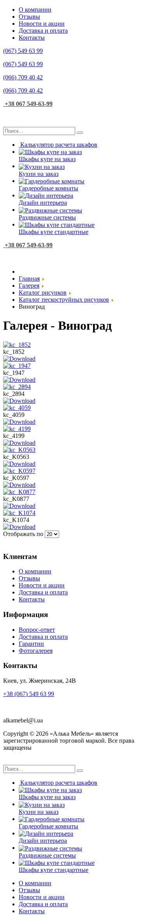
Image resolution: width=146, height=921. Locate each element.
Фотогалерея (36, 650)
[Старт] (80, 133)
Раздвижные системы (47, 217)
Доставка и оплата (43, 30)
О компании (35, 9)
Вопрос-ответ (37, 629)
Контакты (32, 37)
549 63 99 (23, 50)
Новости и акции (42, 23)
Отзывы (29, 16)
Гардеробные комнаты (48, 188)
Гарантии (31, 643)
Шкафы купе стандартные (53, 231)
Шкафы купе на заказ (47, 159)
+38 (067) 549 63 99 (28, 694)
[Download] (19, 358)
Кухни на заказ (38, 173)
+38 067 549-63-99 (28, 103)
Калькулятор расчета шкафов (58, 144)
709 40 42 (23, 77)
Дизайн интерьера (43, 202)
